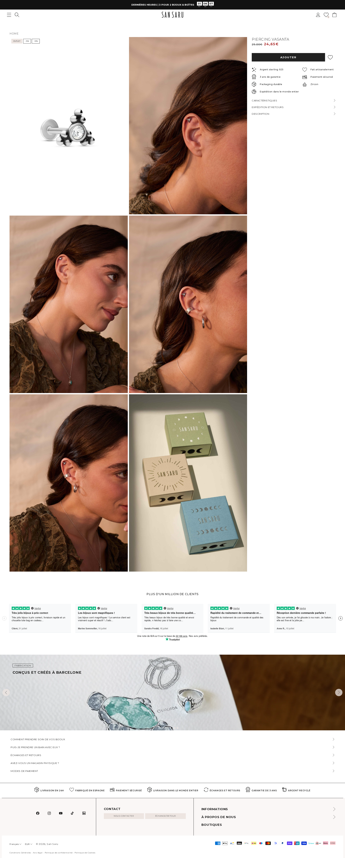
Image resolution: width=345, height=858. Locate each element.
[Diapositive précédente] (6, 692)
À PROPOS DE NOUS (218, 817)
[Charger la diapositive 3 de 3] (177, 728)
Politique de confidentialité (59, 853)
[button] (17, 15)
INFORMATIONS (214, 809)
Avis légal (38, 853)
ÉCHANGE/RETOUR (165, 816)
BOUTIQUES (211, 825)
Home (14, 33)
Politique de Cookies (85, 853)
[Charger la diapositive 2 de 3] (174, 728)
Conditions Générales (20, 853)
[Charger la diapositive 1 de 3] (171, 728)
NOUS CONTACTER (124, 816)
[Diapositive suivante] (339, 692)
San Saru (52, 844)
